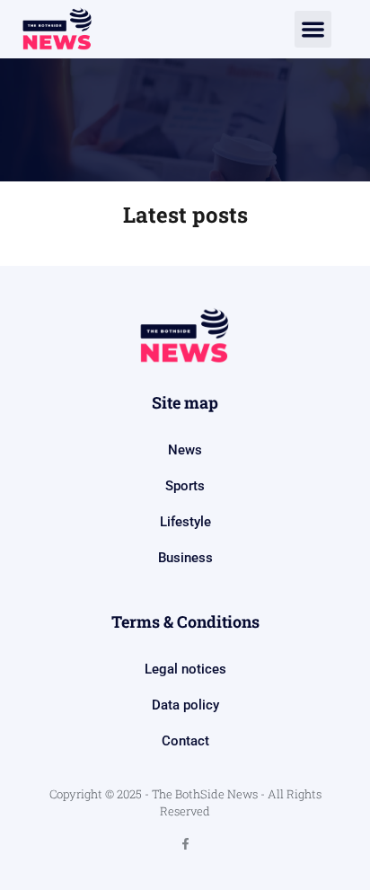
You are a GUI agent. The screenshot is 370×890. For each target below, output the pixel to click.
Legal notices (185, 669)
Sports (185, 486)
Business (185, 558)
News (185, 450)
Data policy (185, 705)
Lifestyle (185, 522)
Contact (185, 741)
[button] (313, 29)
